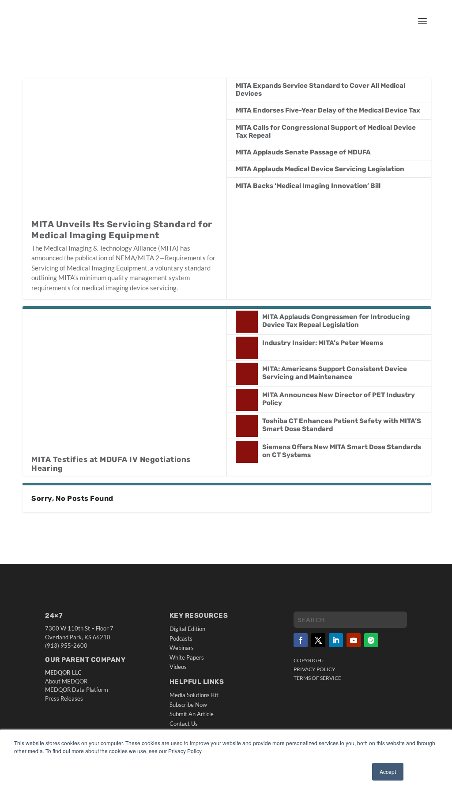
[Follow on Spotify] (371, 640)
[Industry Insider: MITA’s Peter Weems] (247, 348)
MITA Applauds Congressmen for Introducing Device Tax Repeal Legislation (336, 321)
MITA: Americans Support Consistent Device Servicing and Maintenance (334, 373)
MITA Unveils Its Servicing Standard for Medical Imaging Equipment (121, 229)
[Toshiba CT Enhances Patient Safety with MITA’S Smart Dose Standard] (247, 426)
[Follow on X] (318, 640)
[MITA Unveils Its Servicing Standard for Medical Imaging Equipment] (124, 148)
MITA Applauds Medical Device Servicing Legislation (320, 169)
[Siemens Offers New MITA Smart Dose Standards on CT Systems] (247, 452)
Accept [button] (388, 771)
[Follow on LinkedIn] (336, 640)
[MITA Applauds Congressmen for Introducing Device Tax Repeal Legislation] (247, 322)
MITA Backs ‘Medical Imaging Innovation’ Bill (308, 186)
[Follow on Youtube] (354, 640)
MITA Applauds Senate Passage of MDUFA (303, 152)
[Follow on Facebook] (301, 640)
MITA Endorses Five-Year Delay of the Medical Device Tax (328, 110)
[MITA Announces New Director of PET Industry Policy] (247, 400)
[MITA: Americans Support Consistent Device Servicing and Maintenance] (247, 374)
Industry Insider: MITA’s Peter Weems (322, 343)
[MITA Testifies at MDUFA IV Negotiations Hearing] (124, 381)
